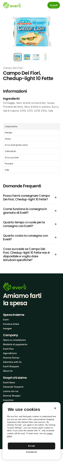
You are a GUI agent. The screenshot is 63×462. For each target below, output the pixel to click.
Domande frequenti (13, 386)
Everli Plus (8, 348)
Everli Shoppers (11, 366)
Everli (6, 319)
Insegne (7, 328)
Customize (31, 452)
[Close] (55, 408)
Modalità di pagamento (15, 344)
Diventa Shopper (11, 395)
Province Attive (11, 324)
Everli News (9, 382)
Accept (31, 446)
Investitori (8, 400)
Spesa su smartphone (14, 340)
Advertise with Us (12, 362)
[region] (31, 431)
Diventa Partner (11, 357)
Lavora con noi (10, 391)
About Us (8, 371)
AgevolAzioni (10, 353)
